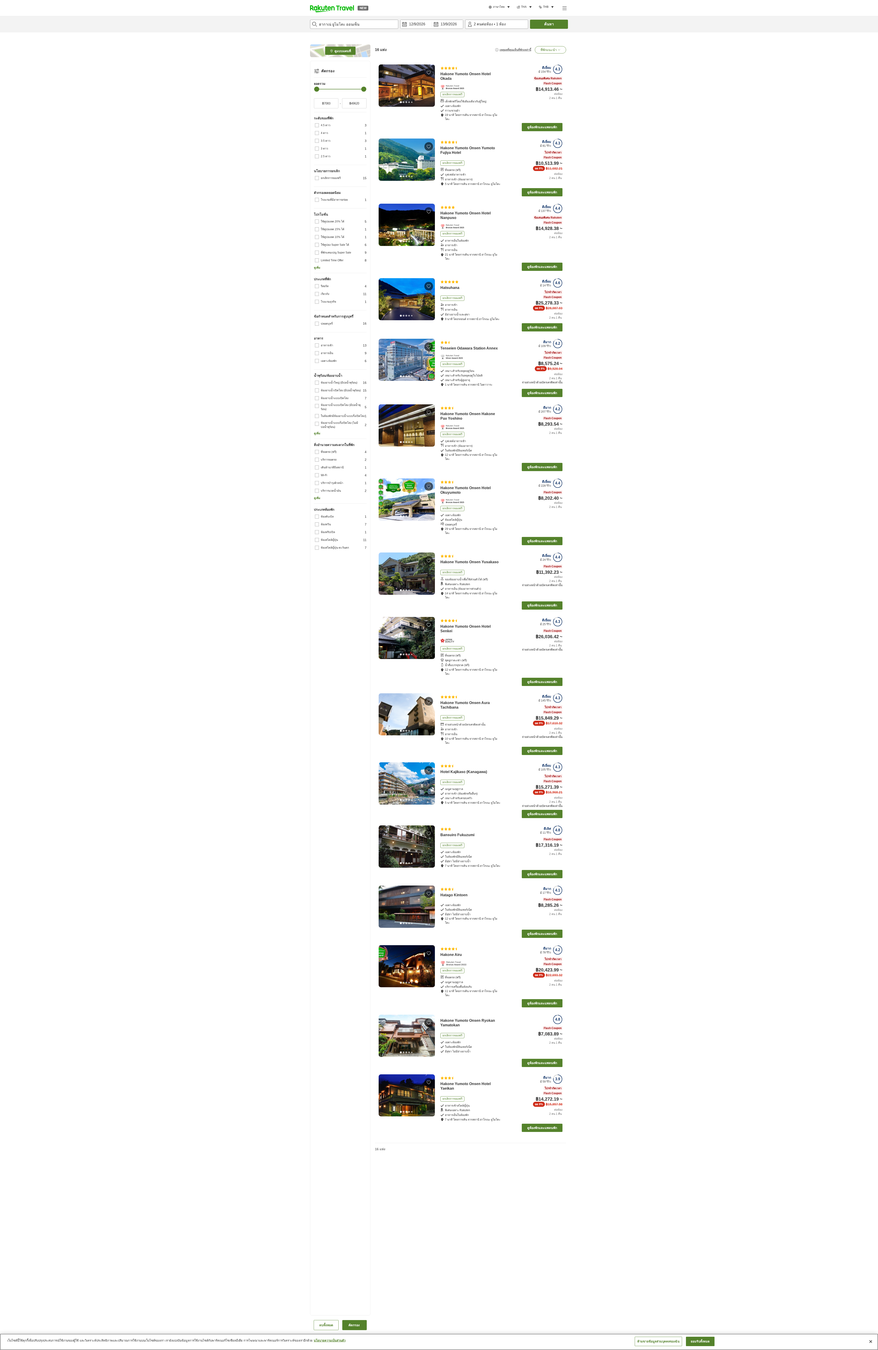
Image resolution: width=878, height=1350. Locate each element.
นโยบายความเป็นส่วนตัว (329, 1340)
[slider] (316, 89)
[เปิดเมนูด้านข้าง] (564, 8)
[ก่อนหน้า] (383, 85)
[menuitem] (500, 7)
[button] (332, 8)
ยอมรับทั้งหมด (700, 1341)
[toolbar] (431, 24)
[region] (439, 1342)
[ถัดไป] (430, 85)
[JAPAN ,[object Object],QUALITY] (448, 640)
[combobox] (354, 24)
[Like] (428, 72)
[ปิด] (871, 1342)
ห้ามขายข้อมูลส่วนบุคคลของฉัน (658, 1341)
